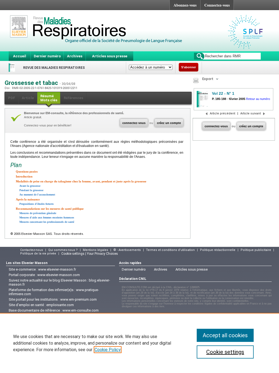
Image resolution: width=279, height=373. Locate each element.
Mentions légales (95, 250)
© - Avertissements (127, 250)
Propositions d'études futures (36, 203)
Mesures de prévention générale (37, 213)
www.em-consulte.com (80, 310)
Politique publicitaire (256, 250)
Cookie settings (225, 352)
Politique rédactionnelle (217, 250)
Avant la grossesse (29, 185)
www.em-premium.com (78, 299)
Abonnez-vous (185, 5)
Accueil (19, 56)
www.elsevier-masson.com (58, 275)
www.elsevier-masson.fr (57, 269)
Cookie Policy (108, 349)
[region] (139, 343)
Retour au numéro (258, 98)
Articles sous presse (109, 56)
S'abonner (188, 67)
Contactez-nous (31, 250)
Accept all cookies (225, 335)
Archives (74, 56)
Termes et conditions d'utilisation (170, 250)
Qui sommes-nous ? (63, 250)
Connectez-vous (217, 5)
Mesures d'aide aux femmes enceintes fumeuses (46, 217)
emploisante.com (60, 305)
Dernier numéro (47, 56)
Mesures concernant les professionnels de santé (46, 221)
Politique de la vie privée (38, 253)
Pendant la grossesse (31, 190)
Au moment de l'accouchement (37, 194)
